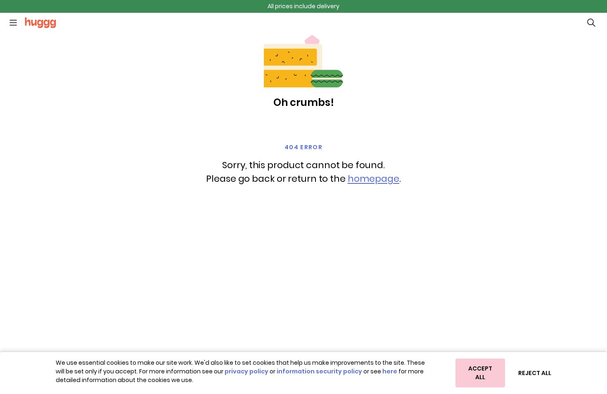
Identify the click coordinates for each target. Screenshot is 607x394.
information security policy (319, 371)
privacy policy (246, 371)
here (389, 371)
